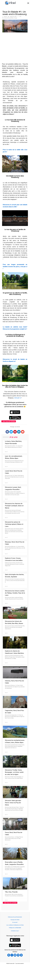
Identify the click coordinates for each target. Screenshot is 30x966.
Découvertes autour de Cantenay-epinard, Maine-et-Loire (14, 524)
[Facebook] (7, 432)
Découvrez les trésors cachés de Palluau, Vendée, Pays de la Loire (15, 593)
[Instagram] (11, 955)
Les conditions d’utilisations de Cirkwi (15, 925)
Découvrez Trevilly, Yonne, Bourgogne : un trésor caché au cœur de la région (14, 772)
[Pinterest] (15, 432)
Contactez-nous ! (15, 930)
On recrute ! (15, 922)
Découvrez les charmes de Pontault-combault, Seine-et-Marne (14, 506)
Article (5, 17)
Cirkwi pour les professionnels (15, 917)
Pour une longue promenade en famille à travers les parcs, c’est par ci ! (15, 266)
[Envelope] (22, 432)
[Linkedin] (19, 432)
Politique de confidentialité (15, 927)
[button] (28, 3)
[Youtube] (15, 955)
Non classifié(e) (10, 17)
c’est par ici (17, 398)
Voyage (15, 17)
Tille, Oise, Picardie (11, 892)
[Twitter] (11, 432)
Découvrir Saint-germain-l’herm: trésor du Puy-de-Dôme (13, 803)
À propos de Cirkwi (15, 919)
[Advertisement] (15, 47)
